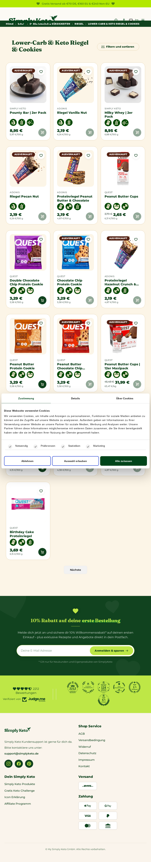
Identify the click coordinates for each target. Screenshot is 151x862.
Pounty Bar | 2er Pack (28, 112)
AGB (81, 733)
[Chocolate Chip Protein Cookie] (75, 252)
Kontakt (84, 766)
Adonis (62, 108)
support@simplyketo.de (21, 753)
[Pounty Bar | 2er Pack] (28, 84)
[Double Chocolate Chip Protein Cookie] (28, 252)
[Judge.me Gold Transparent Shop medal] (119, 687)
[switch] (35, 447)
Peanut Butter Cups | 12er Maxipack (122, 366)
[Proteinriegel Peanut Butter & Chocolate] (75, 168)
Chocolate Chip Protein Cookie (69, 282)
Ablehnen (27, 461)
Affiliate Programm (17, 803)
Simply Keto (18, 108)
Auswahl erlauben (75, 461)
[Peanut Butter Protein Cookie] (28, 336)
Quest (109, 192)
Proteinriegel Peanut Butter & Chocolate (74, 198)
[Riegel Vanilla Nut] (75, 84)
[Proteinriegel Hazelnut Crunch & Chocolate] (123, 252)
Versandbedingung (91, 740)
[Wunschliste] (131, 20)
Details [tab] (75, 398)
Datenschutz (87, 753)
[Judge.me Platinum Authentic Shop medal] (88, 687)
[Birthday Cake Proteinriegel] (28, 504)
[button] (143, 20)
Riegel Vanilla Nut (72, 112)
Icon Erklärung (14, 797)
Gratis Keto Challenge (19, 790)
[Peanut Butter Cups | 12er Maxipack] (123, 336)
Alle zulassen (123, 461)
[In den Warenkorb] (42, 300)
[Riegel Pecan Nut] (28, 168)
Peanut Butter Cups (121, 196)
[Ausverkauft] (42, 132)
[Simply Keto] (33, 20)
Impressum (86, 759)
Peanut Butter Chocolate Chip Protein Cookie (69, 366)
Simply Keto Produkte (19, 784)
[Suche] (116, 20)
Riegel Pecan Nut (24, 196)
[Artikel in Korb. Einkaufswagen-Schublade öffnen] (136, 20)
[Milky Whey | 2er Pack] (123, 84)
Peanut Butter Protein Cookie (22, 366)
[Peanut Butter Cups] (123, 168)
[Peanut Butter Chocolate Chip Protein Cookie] (75, 336)
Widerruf (84, 746)
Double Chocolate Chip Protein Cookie (26, 282)
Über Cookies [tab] (124, 398)
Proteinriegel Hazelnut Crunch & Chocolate (120, 282)
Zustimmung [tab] (26, 398)
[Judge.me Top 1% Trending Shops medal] (135, 687)
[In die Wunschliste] (41, 71)
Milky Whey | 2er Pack (119, 115)
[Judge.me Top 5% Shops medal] (104, 700)
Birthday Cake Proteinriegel (22, 534)
